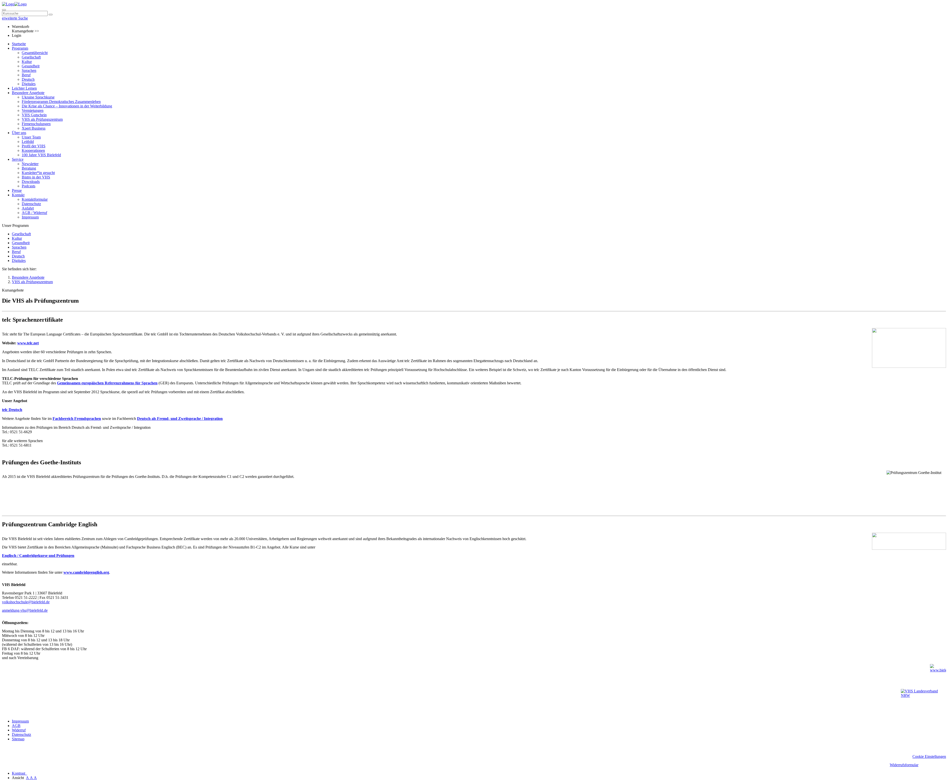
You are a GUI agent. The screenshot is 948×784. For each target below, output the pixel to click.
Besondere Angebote (28, 93)
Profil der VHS (33, 146)
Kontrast (19, 773)
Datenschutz (31, 204)
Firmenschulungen (36, 124)
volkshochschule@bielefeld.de (26, 602)
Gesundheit (31, 66)
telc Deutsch (12, 410)
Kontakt (18, 195)
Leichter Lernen (24, 88)
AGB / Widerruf (34, 213)
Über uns (19, 133)
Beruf (26, 75)
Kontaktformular (35, 199)
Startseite (19, 44)
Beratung (29, 168)
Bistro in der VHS (36, 177)
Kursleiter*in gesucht (38, 173)
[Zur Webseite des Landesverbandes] (923, 701)
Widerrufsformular (904, 765)
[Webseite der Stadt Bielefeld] (938, 675)
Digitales (29, 84)
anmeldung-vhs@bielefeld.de (25, 610)
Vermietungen (32, 110)
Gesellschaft (31, 57)
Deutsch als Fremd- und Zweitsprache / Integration (180, 418)
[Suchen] (51, 14)
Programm (20, 48)
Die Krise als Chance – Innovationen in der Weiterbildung (67, 106)
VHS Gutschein (34, 115)
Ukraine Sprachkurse (38, 97)
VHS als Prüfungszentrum (42, 119)
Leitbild (28, 141)
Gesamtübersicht (35, 53)
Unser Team (31, 137)
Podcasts (28, 186)
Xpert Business (33, 128)
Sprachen (29, 70)
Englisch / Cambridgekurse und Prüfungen (38, 555)
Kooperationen (33, 150)
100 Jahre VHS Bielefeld (41, 155)
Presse (17, 190)
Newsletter (30, 164)
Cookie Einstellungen (929, 756)
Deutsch (28, 79)
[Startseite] (14, 4)
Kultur (27, 61)
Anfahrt (28, 208)
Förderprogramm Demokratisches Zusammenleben (61, 101)
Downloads (31, 181)
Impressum (30, 217)
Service (17, 159)
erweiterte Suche (15, 18)
